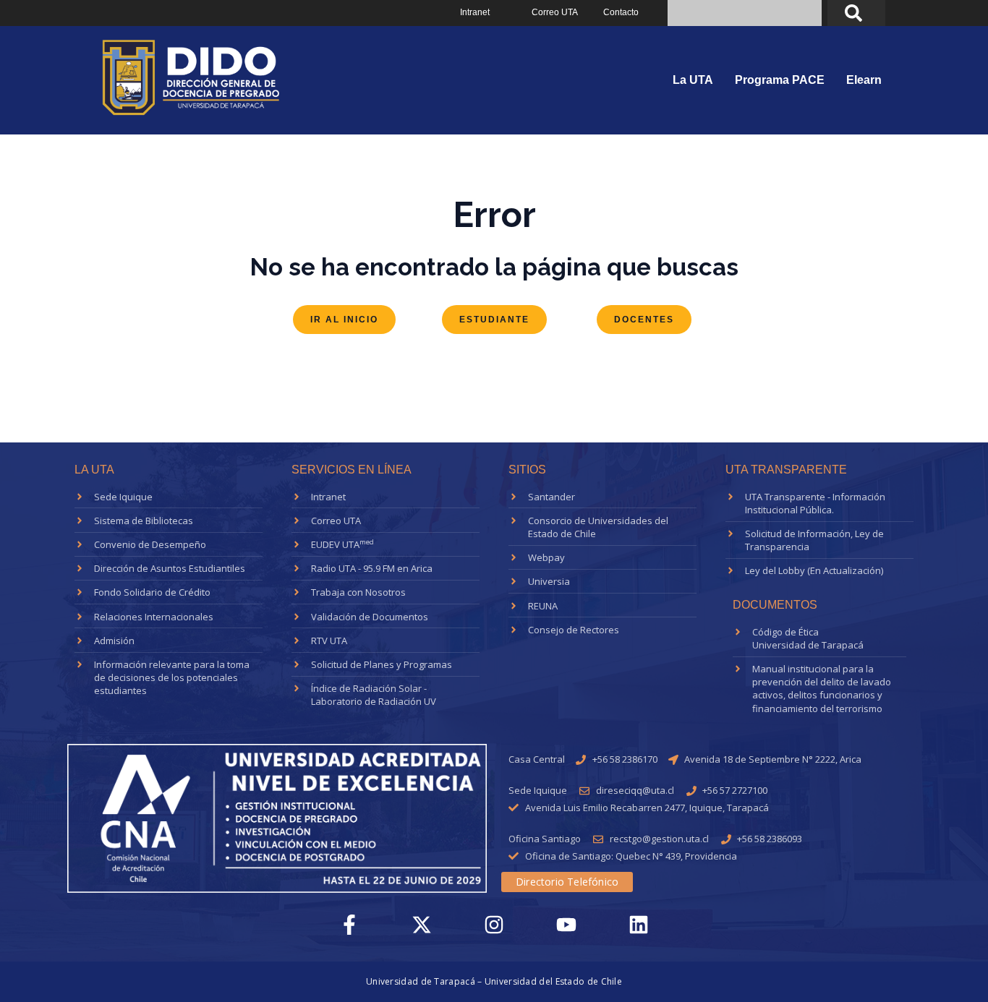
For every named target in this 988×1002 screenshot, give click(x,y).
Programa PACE (780, 80)
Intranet (475, 12)
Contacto (621, 12)
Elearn (864, 80)
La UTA (693, 80)
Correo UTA (555, 12)
